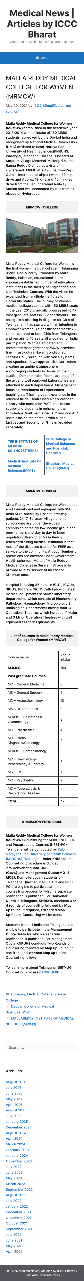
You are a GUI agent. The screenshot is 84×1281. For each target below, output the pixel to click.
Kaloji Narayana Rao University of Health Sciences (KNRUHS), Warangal (41, 854)
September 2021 (19, 1229)
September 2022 (19, 1189)
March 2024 (15, 1144)
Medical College (40, 994)
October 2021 (17, 1223)
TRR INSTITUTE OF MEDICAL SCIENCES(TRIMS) (23, 446)
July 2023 (13, 1167)
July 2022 (13, 1201)
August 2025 (16, 1110)
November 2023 (19, 1161)
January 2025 (17, 1122)
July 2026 (13, 1088)
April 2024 (14, 1138)
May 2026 (14, 1099)
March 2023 (15, 1184)
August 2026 (16, 1082)
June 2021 (14, 1240)
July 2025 (13, 1116)
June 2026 (14, 1093)
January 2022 (17, 1206)
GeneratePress (49, 1275)
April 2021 (14, 1252)
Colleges (18, 994)
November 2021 (18, 1218)
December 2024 (19, 1127)
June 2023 (14, 1172)
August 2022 (16, 1195)
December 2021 (18, 1212)
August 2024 (16, 1133)
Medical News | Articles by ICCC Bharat (42, 24)
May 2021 (13, 1246)
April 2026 (14, 1105)
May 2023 (14, 1178)
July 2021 (13, 1235)
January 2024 (17, 1156)
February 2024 (17, 1150)
